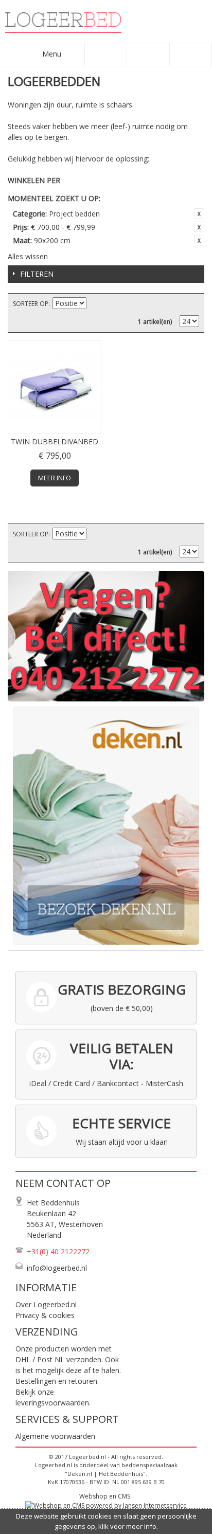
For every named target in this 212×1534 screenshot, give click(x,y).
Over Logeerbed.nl (46, 1304)
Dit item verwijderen (199, 213)
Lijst (191, 304)
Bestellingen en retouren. (57, 1381)
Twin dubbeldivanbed (54, 441)
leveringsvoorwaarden (52, 1402)
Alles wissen (28, 256)
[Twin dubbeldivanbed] (54, 387)
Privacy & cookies (45, 1315)
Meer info (54, 477)
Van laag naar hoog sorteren (95, 304)
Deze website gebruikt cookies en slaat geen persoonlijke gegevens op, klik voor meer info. (106, 1521)
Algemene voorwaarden (55, 1436)
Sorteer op (30, 303)
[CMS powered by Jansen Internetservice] (106, 1505)
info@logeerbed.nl (57, 1268)
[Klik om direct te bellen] (106, 636)
